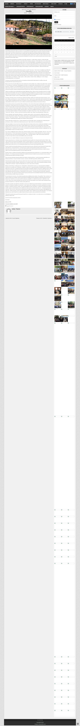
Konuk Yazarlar (45, 3)
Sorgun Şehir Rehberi (39, 6)
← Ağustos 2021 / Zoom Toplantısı (12, 218)
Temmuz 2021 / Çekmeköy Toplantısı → (44, 218)
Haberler (52, 6)
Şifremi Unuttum (57, 24)
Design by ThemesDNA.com (40, 724)
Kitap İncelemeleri (38, 3)
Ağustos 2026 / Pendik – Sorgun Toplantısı (62, 70)
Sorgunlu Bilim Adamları (9, 6)
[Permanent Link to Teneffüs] (28, 32)
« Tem (55, 56)
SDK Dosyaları (18, 3)
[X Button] (71, 4)
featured (11, 205)
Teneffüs (29, 11)
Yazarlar (25, 3)
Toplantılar (60, 3)
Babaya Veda (56, 77)
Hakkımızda (12, 3)
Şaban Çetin (34, 9)
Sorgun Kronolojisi (30, 6)
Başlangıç (6, 3)
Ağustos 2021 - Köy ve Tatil (26, 9)
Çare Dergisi (57, 72)
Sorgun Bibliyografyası (20, 6)
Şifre (55, 15)
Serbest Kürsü (53, 3)
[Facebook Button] (73, 4)
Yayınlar (31, 3)
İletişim (65, 3)
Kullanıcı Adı (56, 12)
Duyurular (46, 6)
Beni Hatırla (57, 19)
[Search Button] (74, 4)
